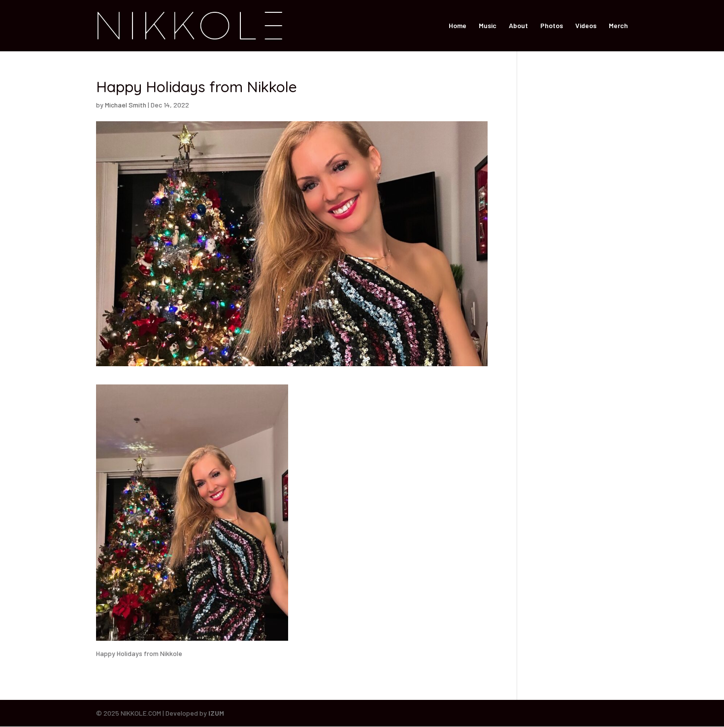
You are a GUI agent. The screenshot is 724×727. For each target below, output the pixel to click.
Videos (585, 26)
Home (457, 26)
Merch (618, 26)
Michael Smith (125, 105)
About (518, 26)
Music (487, 26)
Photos (551, 26)
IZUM (216, 713)
